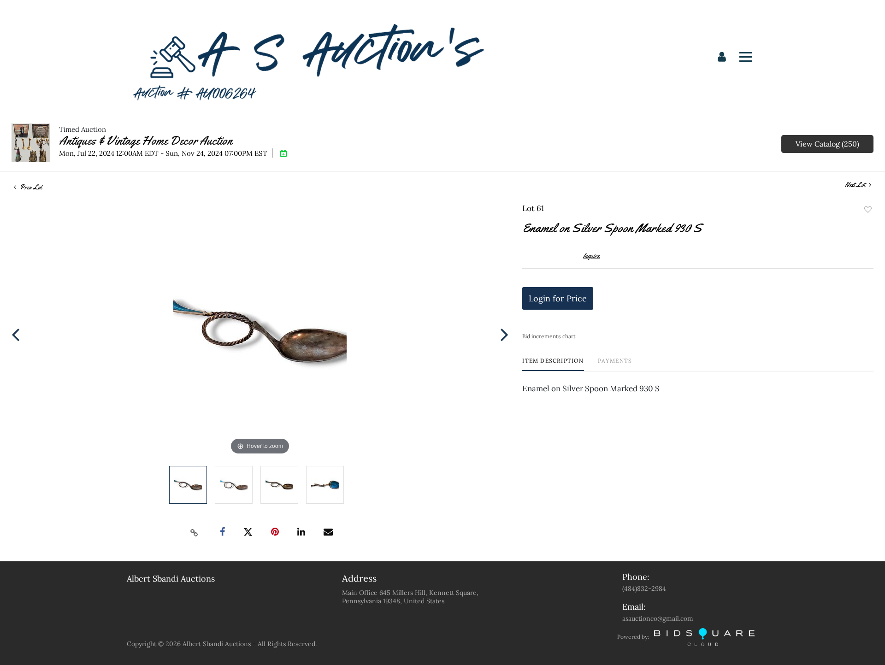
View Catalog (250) (827, 143)
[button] (721, 57)
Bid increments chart (549, 336)
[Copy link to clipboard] (194, 532)
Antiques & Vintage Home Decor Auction (145, 140)
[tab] (553, 364)
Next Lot (856, 185)
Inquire (591, 255)
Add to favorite (867, 210)
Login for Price (558, 298)
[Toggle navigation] (745, 57)
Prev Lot (30, 187)
